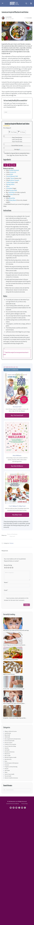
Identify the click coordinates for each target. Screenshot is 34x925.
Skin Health (7, 770)
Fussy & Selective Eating (10, 746)
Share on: (4, 535)
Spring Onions (10, 184)
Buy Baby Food (17, 515)
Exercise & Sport (8, 742)
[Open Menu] (2, 3)
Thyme (12, 178)
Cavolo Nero (11, 192)
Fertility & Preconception (10, 744)
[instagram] (13, 808)
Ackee (11, 194)
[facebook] (11, 808)
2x (9, 165)
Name (6, 582)
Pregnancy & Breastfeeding (11, 766)
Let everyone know (19, 352)
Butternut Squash (14, 180)
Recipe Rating (8, 565)
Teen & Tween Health (9, 774)
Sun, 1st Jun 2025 (9, 18)
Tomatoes (9, 188)
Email (6, 590)
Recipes (12, 543)
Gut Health (7, 750)
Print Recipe (14, 132)
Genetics (7, 748)
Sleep (6, 772)
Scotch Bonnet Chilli (12, 176)
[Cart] (31, 3)
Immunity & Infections (10, 752)
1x (5, 165)
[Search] (26, 3)
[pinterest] (16, 808)
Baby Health (7, 735)
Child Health (7, 737)
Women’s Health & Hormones (11, 778)
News (6, 761)
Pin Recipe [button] (22, 132)
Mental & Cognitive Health (10, 757)
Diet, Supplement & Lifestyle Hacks (13, 739)
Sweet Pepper (11, 182)
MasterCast (7, 753)
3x (14, 165)
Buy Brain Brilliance (17, 466)
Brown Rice (12, 198)
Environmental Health (9, 740)
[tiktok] (19, 808)
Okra (8, 186)
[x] (25, 808)
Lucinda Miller (8, 17)
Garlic (11, 174)
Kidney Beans (12, 200)
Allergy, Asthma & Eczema (11, 731)
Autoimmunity (8, 733)
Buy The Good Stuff (17, 415)
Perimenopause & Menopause (12, 763)
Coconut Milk (13, 190)
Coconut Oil (12, 172)
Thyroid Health (8, 776)
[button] (4, 126)
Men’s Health (7, 755)
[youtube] (22, 808)
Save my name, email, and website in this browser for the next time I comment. (16, 599)
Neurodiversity (8, 759)
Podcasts (7, 765)
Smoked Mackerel (14, 170)
